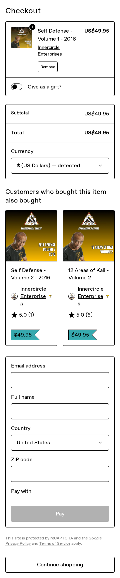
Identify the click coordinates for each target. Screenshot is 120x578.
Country (20, 428)
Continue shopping (60, 564)
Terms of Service (54, 543)
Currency (22, 151)
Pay (60, 513)
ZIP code (22, 459)
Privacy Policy (18, 543)
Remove (47, 67)
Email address (28, 365)
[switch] (16, 86)
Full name (23, 397)
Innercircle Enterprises (50, 51)
